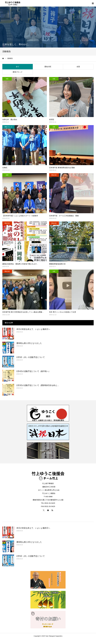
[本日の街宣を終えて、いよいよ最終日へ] (8, 333)
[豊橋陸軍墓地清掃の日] (71, 241)
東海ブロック (17, 72)
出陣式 (4, 168)
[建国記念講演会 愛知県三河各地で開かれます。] (24, 241)
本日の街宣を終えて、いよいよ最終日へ (33, 329)
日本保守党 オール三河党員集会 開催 (64, 216)
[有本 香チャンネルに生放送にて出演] (71, 290)
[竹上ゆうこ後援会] (12, 3)
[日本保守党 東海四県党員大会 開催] (71, 145)
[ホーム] (3, 58)
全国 (78, 67)
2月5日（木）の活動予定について (30, 357)
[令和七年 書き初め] (24, 97)
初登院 (51, 119)
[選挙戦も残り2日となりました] (8, 347)
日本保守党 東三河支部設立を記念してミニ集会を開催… (23, 312)
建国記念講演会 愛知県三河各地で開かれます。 (20, 264)
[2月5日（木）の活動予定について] (8, 361)
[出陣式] (24, 145)
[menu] (92, 3)
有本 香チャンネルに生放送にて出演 (62, 312)
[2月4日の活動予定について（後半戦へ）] (8, 376)
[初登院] (71, 97)
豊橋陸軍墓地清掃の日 (57, 264)
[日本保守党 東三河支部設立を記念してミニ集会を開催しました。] (24, 290)
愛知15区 (47, 67)
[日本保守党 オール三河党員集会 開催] (71, 193)
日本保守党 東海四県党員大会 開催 (62, 168)
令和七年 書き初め (9, 119)
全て (17, 67)
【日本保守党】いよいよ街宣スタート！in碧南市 (20, 216)
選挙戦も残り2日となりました (29, 343)
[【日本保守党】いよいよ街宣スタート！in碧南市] (24, 193)
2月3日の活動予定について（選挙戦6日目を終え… (37, 385)
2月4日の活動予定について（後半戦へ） (33, 371)
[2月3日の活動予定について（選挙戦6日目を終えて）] (8, 390)
